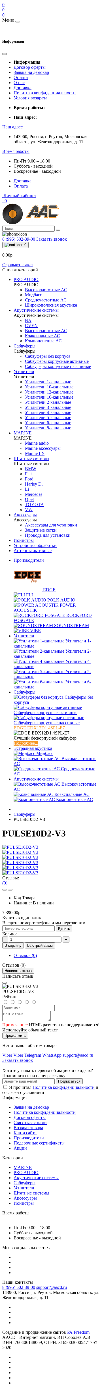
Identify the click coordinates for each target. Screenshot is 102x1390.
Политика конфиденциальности (45, 92)
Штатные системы (31, 1193)
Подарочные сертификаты (39, 1143)
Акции (20, 1148)
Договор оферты (30, 67)
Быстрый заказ (40, 945)
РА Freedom (78, 1332)
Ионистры (24, 1203)
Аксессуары (25, 1198)
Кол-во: (9, 933)
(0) (4, 883)
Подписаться (69, 1081)
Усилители (24, 635)
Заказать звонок (51, 239)
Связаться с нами (30, 1122)
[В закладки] (4, 889)
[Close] (4, 983)
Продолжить (15, 1035)
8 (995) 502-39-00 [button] (18, 1287)
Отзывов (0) (25, 955)
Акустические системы (36, 779)
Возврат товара (28, 1127)
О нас (19, 82)
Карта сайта (25, 1132)
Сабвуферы (24, 692)
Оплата (21, 77)
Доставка (22, 87)
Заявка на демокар (31, 72)
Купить (64, 928)
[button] (12, 126)
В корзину (13, 945)
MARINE (23, 1167)
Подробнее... (26, 743)
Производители (29, 560)
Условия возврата (30, 97)
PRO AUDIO (26, 1172)
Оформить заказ (17, 264)
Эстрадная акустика (33, 748)
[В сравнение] (10, 889)
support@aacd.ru (51, 1287)
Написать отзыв (18, 971)
